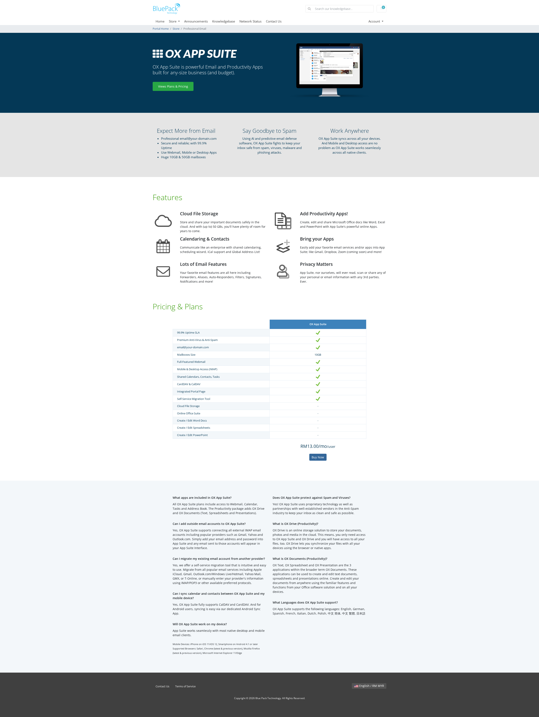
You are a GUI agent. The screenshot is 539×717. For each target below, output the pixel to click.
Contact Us (274, 21)
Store (173, 21)
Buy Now (318, 457)
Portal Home (161, 29)
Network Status (250, 21)
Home (160, 21)
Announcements (196, 21)
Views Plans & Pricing (173, 86)
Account (374, 21)
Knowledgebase (223, 21)
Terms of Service (185, 686)
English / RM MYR (371, 686)
